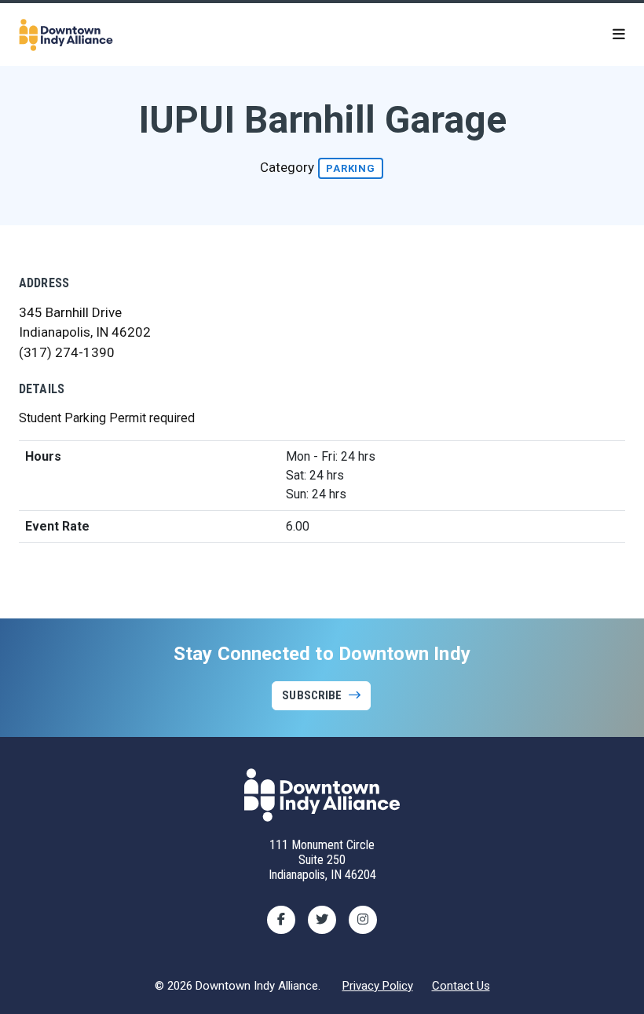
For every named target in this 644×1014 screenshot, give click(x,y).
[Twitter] (322, 920)
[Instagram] (363, 920)
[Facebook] (281, 920)
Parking (350, 168)
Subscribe (312, 695)
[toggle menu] (619, 34)
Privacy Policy (377, 986)
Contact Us (461, 986)
